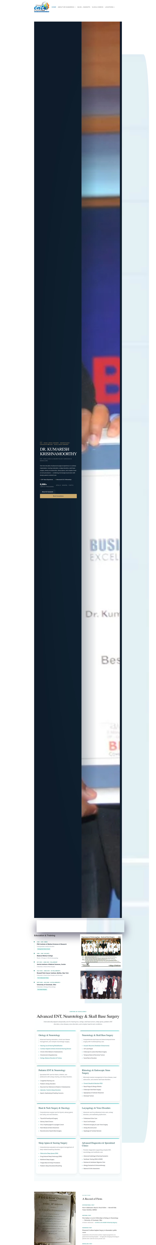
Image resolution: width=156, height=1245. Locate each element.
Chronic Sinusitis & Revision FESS (93, 1083)
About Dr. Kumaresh (47, 491)
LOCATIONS (109, 7)
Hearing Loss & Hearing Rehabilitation (51, 1046)
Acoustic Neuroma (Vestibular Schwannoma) (96, 1046)
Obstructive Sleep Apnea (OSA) (49, 1153)
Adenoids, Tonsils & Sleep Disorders (50, 1090)
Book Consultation (58, 496)
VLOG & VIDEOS (97, 7)
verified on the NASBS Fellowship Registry (106, 1222)
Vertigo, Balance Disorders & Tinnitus (51, 1058)
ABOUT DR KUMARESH (66, 7)
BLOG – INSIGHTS (84, 7)
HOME (54, 7)
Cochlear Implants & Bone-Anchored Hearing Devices (55, 1049)
